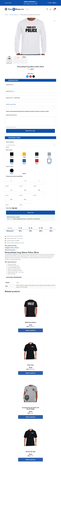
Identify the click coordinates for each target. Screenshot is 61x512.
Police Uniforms (14, 247)
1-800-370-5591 (8, 2)
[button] (54, 21)
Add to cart (30, 212)
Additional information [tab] (13, 277)
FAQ (11, 242)
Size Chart (20, 238)
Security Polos (11, 250)
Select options (30, 330)
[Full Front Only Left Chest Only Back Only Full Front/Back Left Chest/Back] (30, 145)
